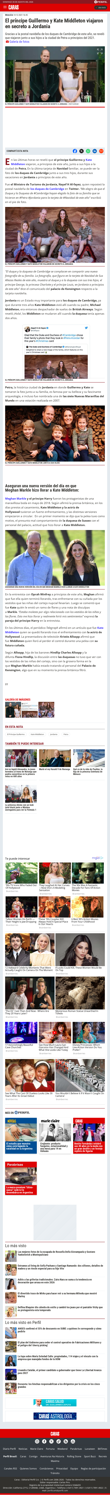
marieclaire (55, 1121)
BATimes (102, 1448)
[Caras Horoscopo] (55, 1418)
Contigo (33, 1456)
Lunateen (90, 1448)
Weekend (62, 1448)
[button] (55, 76)
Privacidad (62, 1468)
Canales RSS (10, 1468)
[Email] (101, 151)
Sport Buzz (90, 1456)
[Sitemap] (73, 1441)
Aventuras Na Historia (52, 1456)
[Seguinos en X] (51, 1441)
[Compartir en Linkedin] (95, 151)
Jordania (53, 734)
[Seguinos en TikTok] (58, 1441)
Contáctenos (46, 1468)
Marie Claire (36, 1448)
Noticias (23, 1448)
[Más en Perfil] (22, 1113)
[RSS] (66, 1441)
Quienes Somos (28, 1468)
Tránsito (55, 1473)
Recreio (103, 1456)
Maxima (55, 1461)
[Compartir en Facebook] (75, 151)
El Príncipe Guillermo (16, 734)
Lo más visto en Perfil (23, 1322)
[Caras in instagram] (37, 1441)
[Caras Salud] (55, 1405)
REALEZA (9, 15)
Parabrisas (76, 1448)
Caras (23, 1456)
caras (89, 1121)
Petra (66, 734)
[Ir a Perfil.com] (100, 2)
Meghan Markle (16, 498)
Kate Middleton (37, 734)
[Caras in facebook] (44, 1441)
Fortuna (50, 1448)
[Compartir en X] (81, 151)
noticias (21, 1121)
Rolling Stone (74, 1456)
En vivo (102, 7)
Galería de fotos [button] (19, 41)
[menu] (5, 7)
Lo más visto (15, 1245)
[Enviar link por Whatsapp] (88, 151)
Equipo (74, 1468)
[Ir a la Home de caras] (14, 8)
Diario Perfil (9, 1448)
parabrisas (21, 1165)
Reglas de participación (93, 1468)
